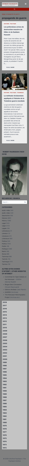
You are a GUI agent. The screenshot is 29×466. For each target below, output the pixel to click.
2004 (5, 347)
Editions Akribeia (10, 289)
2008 (5, 334)
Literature (5, 236)
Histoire (6, 23)
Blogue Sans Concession (13, 284)
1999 (5, 362)
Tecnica (4, 264)
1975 (5, 438)
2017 (5, 305)
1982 (5, 416)
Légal (4, 226)
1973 (5, 445)
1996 (5, 372)
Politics (4, 244)
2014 (5, 315)
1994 (5, 378)
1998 (5, 366)
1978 (5, 429)
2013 (5, 318)
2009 (5, 331)
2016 (5, 309)
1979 (5, 426)
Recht (4, 251)
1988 (5, 397)
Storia (4, 254)
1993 (5, 381)
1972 (5, 448)
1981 (4, 419)
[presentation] (14, 82)
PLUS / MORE (10, 67)
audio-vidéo (6, 210)
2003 (5, 350)
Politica (4, 241)
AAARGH (8, 292)
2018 (5, 302)
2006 (5, 340)
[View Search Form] (14, 9)
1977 (5, 432)
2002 (5, 353)
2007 (5, 337)
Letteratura (6, 231)
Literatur (5, 233)
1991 (4, 388)
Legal (4, 223)
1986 (5, 403)
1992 (5, 385)
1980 (5, 422)
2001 (5, 356)
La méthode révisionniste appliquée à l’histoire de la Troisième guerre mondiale (14, 98)
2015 (5, 312)
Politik (4, 246)
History (4, 220)
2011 (5, 324)
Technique (20, 92)
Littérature (5, 238)
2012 (5, 321)
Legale (4, 228)
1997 (5, 369)
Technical (5, 256)
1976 (5, 435)
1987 (5, 400)
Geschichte (6, 215)
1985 (5, 407)
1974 (5, 441)
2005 (5, 343)
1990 (5, 391)
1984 (5, 410)
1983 (5, 413)
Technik (4, 259)
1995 (5, 375)
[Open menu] (25, 4)
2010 (5, 328)
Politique (13, 23)
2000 (5, 359)
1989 (5, 394)
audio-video (6, 213)
